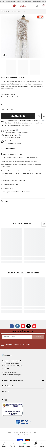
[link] (39, 116)
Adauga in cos (18, 116)
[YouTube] (34, 326)
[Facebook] (12, 326)
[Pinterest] (23, 326)
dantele (28, 192)
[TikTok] (28, 326)
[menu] (2, 6)
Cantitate (4, 105)
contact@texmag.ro (14, 375)
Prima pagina (5, 11)
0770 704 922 (12, 372)
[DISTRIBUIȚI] (43, 116)
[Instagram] (17, 326)
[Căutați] (37, 6)
